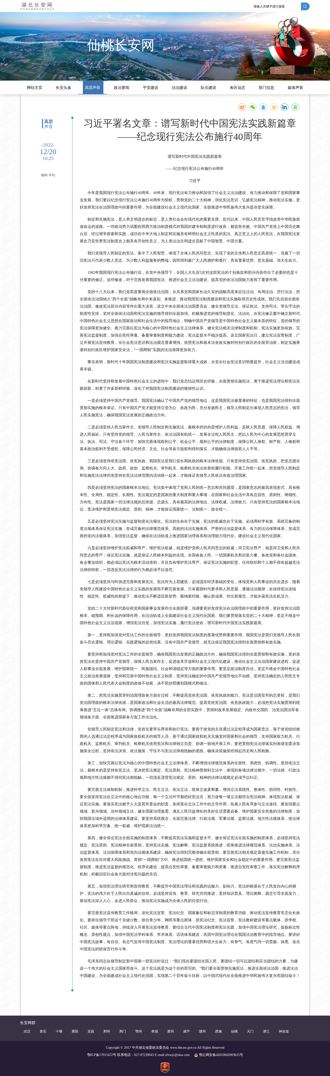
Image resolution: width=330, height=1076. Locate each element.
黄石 (43, 1031)
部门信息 (266, 88)
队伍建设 (208, 88)
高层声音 (92, 88)
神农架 (284, 1031)
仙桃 (234, 1031)
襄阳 (75, 1031)
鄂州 (138, 1031)
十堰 (59, 1031)
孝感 (154, 1031)
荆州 (106, 1031)
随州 (202, 1031)
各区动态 (237, 88)
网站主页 (34, 88)
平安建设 (150, 88)
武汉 (27, 1031)
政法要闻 (121, 88)
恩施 (218, 1031)
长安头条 (63, 88)
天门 (250, 1031)
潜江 (266, 1031)
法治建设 (179, 88)
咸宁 (186, 1031)
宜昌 (90, 1031)
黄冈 (170, 1031)
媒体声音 (295, 88)
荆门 (122, 1031)
